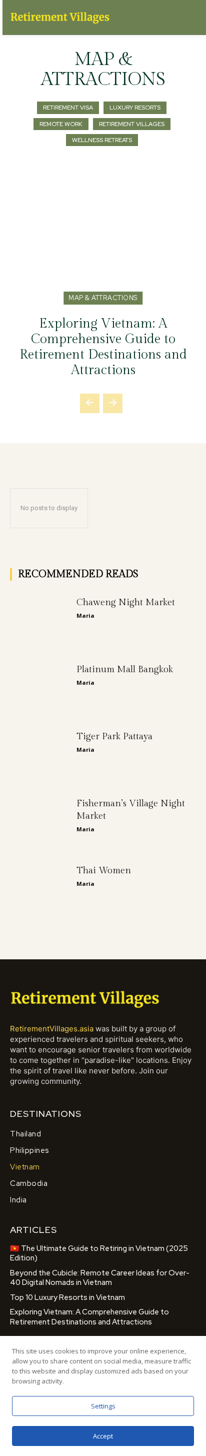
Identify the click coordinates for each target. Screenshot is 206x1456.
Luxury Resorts (135, 108)
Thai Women (103, 870)
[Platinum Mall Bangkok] (41, 685)
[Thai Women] (41, 886)
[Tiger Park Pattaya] (41, 752)
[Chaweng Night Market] (41, 618)
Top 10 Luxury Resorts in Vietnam (67, 1297)
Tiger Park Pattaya (114, 736)
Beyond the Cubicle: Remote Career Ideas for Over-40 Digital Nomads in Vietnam (100, 1278)
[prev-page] (90, 403)
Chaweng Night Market (125, 602)
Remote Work (61, 124)
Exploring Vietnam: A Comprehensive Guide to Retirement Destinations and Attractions (103, 347)
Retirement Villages (131, 124)
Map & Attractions (103, 298)
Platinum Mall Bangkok (124, 669)
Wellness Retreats (102, 140)
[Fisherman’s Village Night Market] (41, 819)
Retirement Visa (68, 108)
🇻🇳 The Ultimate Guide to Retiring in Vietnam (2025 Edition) (99, 1253)
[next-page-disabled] (112, 403)
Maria (85, 615)
